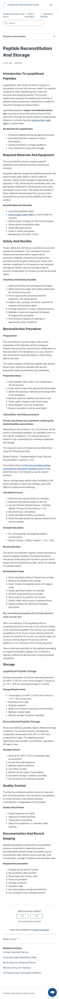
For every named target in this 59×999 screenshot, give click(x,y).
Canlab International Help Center (19, 993)
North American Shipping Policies (19, 962)
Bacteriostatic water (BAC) (21, 214)
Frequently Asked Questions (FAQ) (19, 957)
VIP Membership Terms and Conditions (22, 972)
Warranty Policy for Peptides (17, 967)
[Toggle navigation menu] (51, 5)
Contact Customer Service (16, 952)
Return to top (9, 939)
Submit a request (40, 929)
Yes (22, 916)
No (37, 916)
